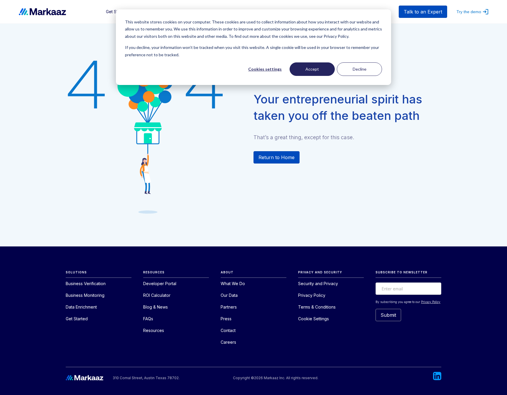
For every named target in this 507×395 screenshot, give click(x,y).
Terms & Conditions (317, 306)
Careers (228, 342)
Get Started (77, 318)
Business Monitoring (85, 295)
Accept (312, 69)
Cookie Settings (313, 318)
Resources (153, 330)
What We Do (233, 283)
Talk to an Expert (423, 12)
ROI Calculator (156, 295)
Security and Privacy (318, 283)
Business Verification (86, 283)
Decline (359, 69)
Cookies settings (265, 69)
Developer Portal (159, 283)
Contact (228, 330)
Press (226, 318)
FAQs (148, 318)
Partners (229, 306)
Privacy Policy (311, 295)
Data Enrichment (81, 306)
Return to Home (276, 157)
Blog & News (155, 306)
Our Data (229, 295)
